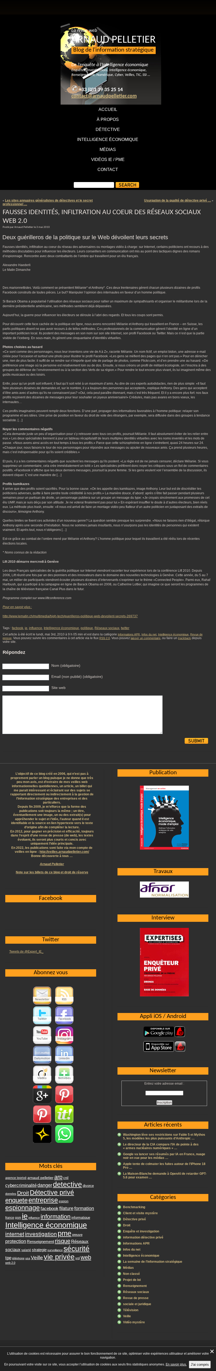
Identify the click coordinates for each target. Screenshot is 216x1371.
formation (84, 1208)
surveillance (55, 1250)
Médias (108, 149)
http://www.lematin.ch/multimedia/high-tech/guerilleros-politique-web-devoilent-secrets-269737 (70, 616)
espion (63, 1201)
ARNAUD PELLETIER (113, 40)
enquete (16, 1200)
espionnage (22, 1207)
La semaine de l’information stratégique (152, 1262)
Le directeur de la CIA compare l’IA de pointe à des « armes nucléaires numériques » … (161, 1146)
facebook (49, 1208)
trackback (184, 638)
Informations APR (129, 634)
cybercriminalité (21, 1185)
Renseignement (135, 1286)
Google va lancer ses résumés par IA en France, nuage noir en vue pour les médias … (164, 1156)
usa (27, 1258)
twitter (125, 628)
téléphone (18, 1258)
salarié (26, 1250)
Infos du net (148, 634)
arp (58, 1177)
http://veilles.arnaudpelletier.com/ (64, 852)
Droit (126, 1225)
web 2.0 (10, 1262)
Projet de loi (132, 1280)
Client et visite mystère (140, 1213)
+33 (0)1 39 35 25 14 (101, 89)
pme (64, 1233)
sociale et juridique (137, 1304)
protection (15, 1241)
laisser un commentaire (145, 638)
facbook (17, 628)
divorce (88, 1186)
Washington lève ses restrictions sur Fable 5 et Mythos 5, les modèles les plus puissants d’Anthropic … (164, 1136)
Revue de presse (136, 1298)
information (56, 1216)
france (9, 1218)
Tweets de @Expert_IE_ (26, 951)
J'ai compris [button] (200, 1365)
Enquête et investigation (141, 1231)
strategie (39, 1249)
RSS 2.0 (104, 638)
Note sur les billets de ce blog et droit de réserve (52, 872)
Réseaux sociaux (107, 628)
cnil (65, 1178)
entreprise (43, 1200)
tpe (8, 1257)
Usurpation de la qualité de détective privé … (177, 200)
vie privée (59, 1257)
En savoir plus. (176, 1364)
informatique (80, 1218)
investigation (41, 1234)
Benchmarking (134, 1207)
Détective (108, 129)
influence (35, 628)
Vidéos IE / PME (108, 159)
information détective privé (143, 1237)
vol (77, 1258)
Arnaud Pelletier (52, 864)
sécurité (76, 1249)
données (10, 1193)
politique (87, 628)
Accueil (108, 109)
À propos (108, 119)
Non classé (131, 1274)
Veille (127, 1316)
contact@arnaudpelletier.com (104, 96)
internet (14, 1234)
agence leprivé (16, 1178)
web (86, 1257)
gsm (18, 1218)
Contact (107, 169)
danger (44, 1185)
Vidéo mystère (134, 1322)
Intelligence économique (107, 139)
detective (67, 1184)
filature (66, 1208)
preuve (77, 1235)
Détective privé (134, 1219)
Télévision (130, 1310)
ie (26, 628)
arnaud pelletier (40, 1178)
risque (62, 1241)
